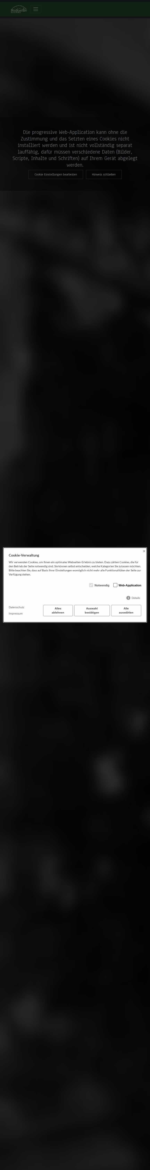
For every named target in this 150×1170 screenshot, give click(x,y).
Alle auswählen (126, 610)
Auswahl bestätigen (92, 610)
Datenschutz (16, 607)
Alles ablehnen (58, 610)
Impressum (16, 613)
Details (136, 597)
